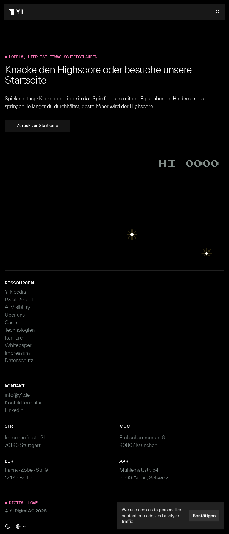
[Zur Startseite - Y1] (15, 12)
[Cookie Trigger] (8, 526)
